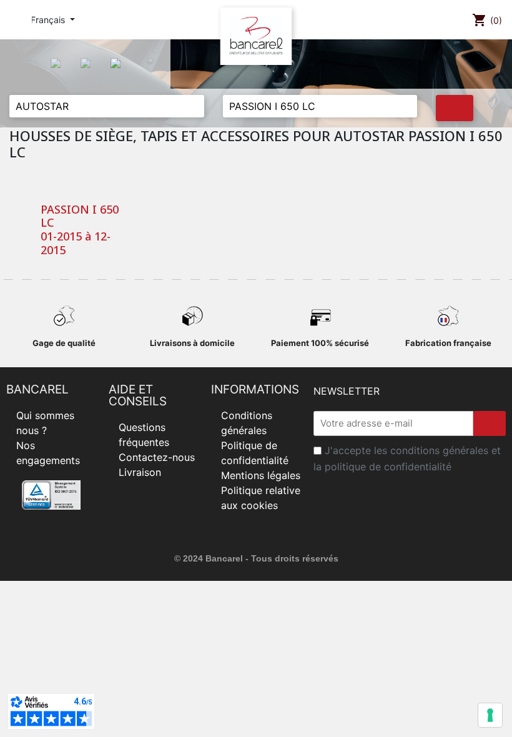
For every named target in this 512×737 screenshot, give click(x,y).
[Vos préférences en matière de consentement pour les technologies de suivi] (490, 715)
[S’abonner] (489, 423)
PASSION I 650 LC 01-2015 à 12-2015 (80, 230)
